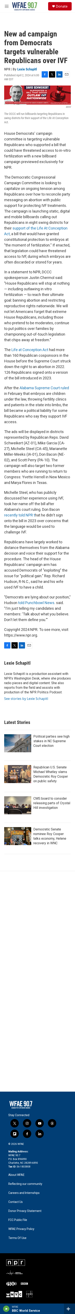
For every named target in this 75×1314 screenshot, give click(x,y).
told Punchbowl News (36, 603)
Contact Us (15, 1202)
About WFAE (16, 1175)
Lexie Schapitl (27, 69)
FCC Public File (17, 1220)
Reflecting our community (25, 1184)
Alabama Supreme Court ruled (44, 388)
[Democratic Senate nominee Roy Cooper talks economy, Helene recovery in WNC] (17, 836)
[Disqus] (37, 927)
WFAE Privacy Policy (21, 1229)
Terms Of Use (17, 1238)
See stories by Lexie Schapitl (26, 698)
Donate (62, 6)
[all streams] (69, 1309)
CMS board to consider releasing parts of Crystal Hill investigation (51, 803)
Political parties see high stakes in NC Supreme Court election (51, 741)
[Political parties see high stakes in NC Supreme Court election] (17, 743)
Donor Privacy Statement (24, 1211)
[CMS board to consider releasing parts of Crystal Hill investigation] (17, 805)
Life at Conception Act (29, 350)
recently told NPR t (19, 515)
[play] (6, 1309)
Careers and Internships (24, 1193)
